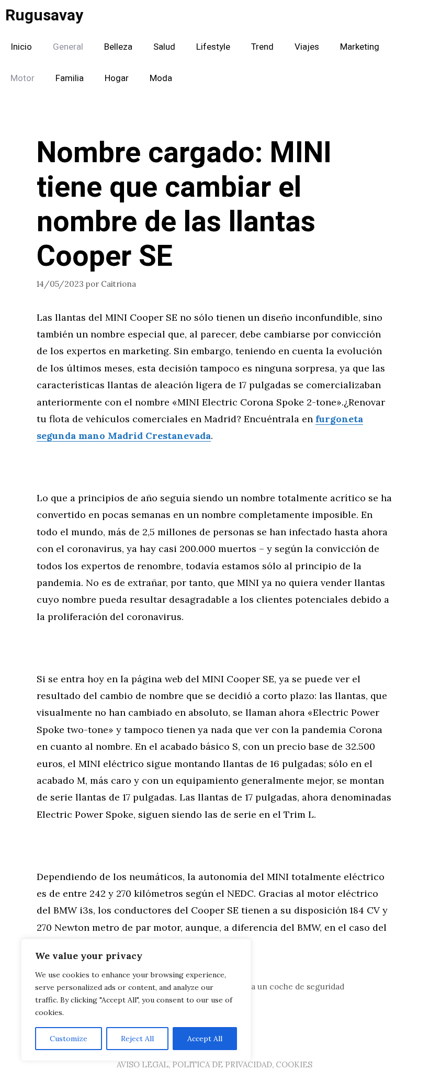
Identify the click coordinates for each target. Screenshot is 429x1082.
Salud (164, 46)
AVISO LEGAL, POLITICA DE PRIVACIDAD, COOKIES (214, 1064)
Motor (22, 78)
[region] (136, 1000)
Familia (69, 78)
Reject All (137, 1038)
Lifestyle (213, 46)
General (68, 46)
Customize (68, 1038)
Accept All (204, 1038)
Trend (262, 46)
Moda (161, 78)
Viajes (307, 46)
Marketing (359, 46)
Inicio (21, 46)
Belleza (118, 46)
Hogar (117, 78)
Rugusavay (44, 15)
